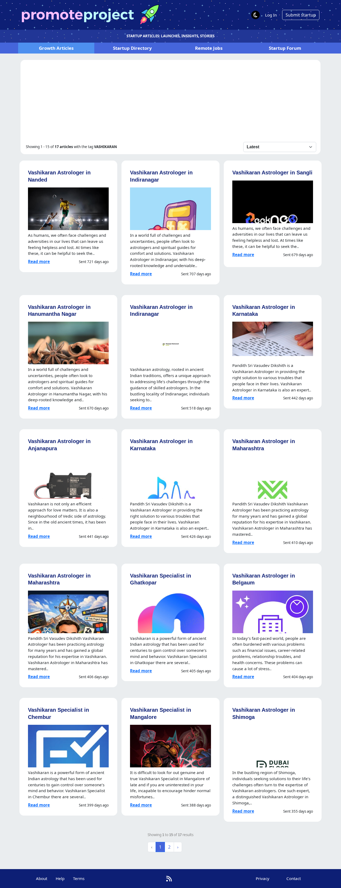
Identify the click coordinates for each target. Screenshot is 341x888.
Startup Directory (132, 48)
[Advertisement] (170, 102)
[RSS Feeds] (169, 878)
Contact (293, 878)
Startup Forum (285, 48)
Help (60, 878)
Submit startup (301, 15)
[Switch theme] (255, 15)
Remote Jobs (208, 48)
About (41, 878)
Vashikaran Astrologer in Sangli (272, 172)
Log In (271, 15)
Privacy (262, 878)
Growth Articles (56, 48)
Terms (78, 878)
